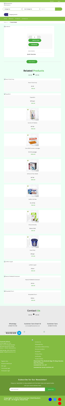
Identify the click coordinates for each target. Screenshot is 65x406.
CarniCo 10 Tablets (32, 123)
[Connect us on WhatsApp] (59, 403)
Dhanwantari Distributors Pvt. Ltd (22, 399)
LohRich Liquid (32, 265)
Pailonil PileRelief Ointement (32, 279)
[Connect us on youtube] (59, 399)
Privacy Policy (38, 354)
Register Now (4, 361)
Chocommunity (33, 224)
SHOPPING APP (50, 367)
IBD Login (3, 366)
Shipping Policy (39, 344)
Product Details (39, 358)
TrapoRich (32, 97)
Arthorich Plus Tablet (32, 173)
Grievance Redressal (6, 363)
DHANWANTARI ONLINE (40, 367)
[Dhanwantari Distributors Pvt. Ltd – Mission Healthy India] (10, 4)
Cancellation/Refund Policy (42, 346)
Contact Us (38, 342)
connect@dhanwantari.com (32, 326)
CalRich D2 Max (33, 199)
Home (5, 22)
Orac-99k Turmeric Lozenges (32, 148)
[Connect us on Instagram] (55, 399)
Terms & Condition (40, 349)
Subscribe (51, 389)
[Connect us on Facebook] (50, 399)
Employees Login (5, 370)
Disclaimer (38, 351)
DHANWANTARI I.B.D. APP (40, 365)
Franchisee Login (5, 368)
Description (32, 61)
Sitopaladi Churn (32, 294)
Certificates (38, 356)
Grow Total (32, 250)
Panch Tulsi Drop (32, 82)
